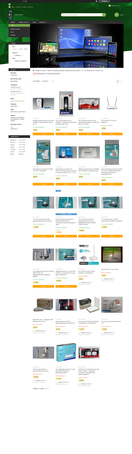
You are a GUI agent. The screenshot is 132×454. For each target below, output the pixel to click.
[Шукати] (104, 15)
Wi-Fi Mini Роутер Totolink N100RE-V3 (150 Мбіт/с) (86, 272)
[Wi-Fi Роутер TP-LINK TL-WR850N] (111, 103)
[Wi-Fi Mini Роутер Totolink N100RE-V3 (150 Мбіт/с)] (89, 254)
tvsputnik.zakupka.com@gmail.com (18, 101)
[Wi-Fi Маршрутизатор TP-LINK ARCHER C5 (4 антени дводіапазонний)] (66, 352)
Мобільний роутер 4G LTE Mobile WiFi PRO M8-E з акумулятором (88, 169)
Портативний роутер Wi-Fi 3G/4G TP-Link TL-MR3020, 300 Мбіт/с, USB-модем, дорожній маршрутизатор (111, 171)
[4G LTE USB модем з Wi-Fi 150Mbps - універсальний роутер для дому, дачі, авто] (66, 103)
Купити (43, 134)
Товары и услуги (23, 22)
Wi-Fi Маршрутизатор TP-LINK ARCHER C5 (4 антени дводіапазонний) (65, 370)
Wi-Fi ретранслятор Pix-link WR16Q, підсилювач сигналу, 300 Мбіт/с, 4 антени (88, 122)
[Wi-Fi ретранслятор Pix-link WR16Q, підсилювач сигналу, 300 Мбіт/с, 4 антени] (89, 103)
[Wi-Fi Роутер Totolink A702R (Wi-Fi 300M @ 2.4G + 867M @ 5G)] (89, 304)
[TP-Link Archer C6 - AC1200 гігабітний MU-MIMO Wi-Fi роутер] (111, 202)
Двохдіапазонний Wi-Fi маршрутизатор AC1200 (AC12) (65, 322)
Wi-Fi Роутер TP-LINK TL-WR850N (109, 121)
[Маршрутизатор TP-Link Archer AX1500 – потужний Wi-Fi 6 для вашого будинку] (66, 254)
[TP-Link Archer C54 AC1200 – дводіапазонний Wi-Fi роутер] (43, 202)
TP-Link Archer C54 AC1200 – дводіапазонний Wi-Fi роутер (42, 220)
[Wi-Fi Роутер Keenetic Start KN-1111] (111, 304)
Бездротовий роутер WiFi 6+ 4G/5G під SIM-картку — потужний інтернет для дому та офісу (66, 221)
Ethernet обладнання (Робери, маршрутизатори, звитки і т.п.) (65, 70)
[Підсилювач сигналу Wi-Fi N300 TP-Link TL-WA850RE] (43, 152)
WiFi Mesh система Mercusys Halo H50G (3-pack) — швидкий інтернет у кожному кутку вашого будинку (88, 371)
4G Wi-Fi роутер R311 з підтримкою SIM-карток (40, 370)
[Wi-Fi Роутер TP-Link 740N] (111, 254)
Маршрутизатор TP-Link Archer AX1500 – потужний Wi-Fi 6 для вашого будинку (66, 272)
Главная (12, 22)
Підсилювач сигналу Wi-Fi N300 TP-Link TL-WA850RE (43, 169)
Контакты (42, 22)
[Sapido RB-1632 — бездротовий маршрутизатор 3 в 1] (43, 304)
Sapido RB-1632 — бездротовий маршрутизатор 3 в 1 (43, 320)
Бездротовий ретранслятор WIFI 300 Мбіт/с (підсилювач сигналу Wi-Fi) (43, 122)
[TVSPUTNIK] (10, 14)
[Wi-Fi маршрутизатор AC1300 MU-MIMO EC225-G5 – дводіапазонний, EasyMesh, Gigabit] (43, 254)
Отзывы (12, 35)
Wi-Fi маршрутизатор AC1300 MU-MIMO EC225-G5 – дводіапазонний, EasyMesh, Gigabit (43, 273)
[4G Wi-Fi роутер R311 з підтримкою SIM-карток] (43, 352)
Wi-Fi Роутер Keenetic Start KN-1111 (111, 322)
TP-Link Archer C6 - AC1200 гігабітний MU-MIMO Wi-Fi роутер (111, 220)
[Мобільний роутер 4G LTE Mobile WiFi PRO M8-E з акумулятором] (89, 152)
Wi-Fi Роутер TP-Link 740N (109, 269)
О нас (34, 22)
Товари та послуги (40, 70)
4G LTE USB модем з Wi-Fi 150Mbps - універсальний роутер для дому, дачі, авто (66, 122)
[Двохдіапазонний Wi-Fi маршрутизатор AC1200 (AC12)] (66, 304)
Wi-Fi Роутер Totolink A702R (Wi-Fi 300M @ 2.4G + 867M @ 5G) (88, 322)
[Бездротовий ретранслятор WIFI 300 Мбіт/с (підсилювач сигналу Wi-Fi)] (43, 103)
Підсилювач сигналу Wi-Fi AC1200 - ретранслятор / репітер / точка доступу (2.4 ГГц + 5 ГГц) (66, 170)
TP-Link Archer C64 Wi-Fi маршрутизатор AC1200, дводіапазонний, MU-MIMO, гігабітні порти (87, 221)
